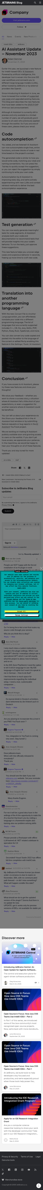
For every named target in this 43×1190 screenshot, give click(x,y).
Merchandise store (13, 1180)
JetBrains (20, 1185)
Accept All (21, 611)
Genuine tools (8, 1160)
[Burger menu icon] (40, 3)
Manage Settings (21, 615)
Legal (38, 1157)
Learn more (21, 588)
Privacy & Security (10, 1157)
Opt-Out (21, 607)
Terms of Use (31, 599)
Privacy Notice (12, 599)
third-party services (27, 601)
